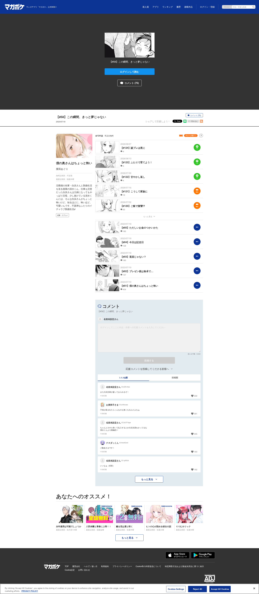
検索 (253, 7)
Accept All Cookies (220, 589)
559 (195, 396)
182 (195, 469)
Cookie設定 (70, 569)
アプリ (155, 7)
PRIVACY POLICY (29, 591)
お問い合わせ (84, 569)
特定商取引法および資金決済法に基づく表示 (184, 566)
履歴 (178, 7)
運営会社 (76, 566)
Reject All (197, 589)
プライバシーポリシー (122, 566)
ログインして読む (129, 71)
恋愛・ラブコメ (62, 215)
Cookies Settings (176, 589)
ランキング (167, 7)
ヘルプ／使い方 (90, 566)
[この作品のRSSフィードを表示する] (201, 121)
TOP (67, 566)
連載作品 (188, 7)
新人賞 (146, 7)
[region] (129, 589)
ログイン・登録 (207, 7)
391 (195, 413)
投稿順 (175, 377)
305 (195, 434)
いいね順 (123, 377)
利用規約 (105, 566)
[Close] (254, 588)
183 (195, 452)
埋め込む (194, 121)
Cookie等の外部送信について (148, 566)
